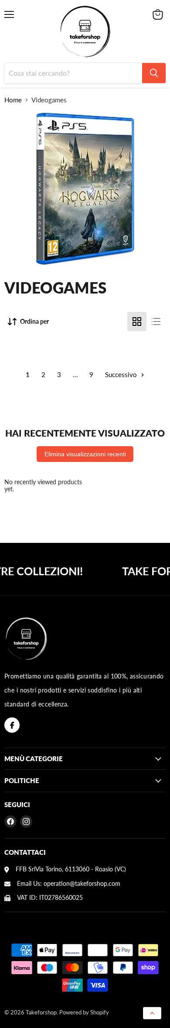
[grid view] (136, 321)
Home (13, 100)
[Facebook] (12, 725)
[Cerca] (154, 73)
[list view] (156, 321)
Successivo (122, 374)
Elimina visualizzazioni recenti (85, 454)
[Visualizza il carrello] (157, 14)
